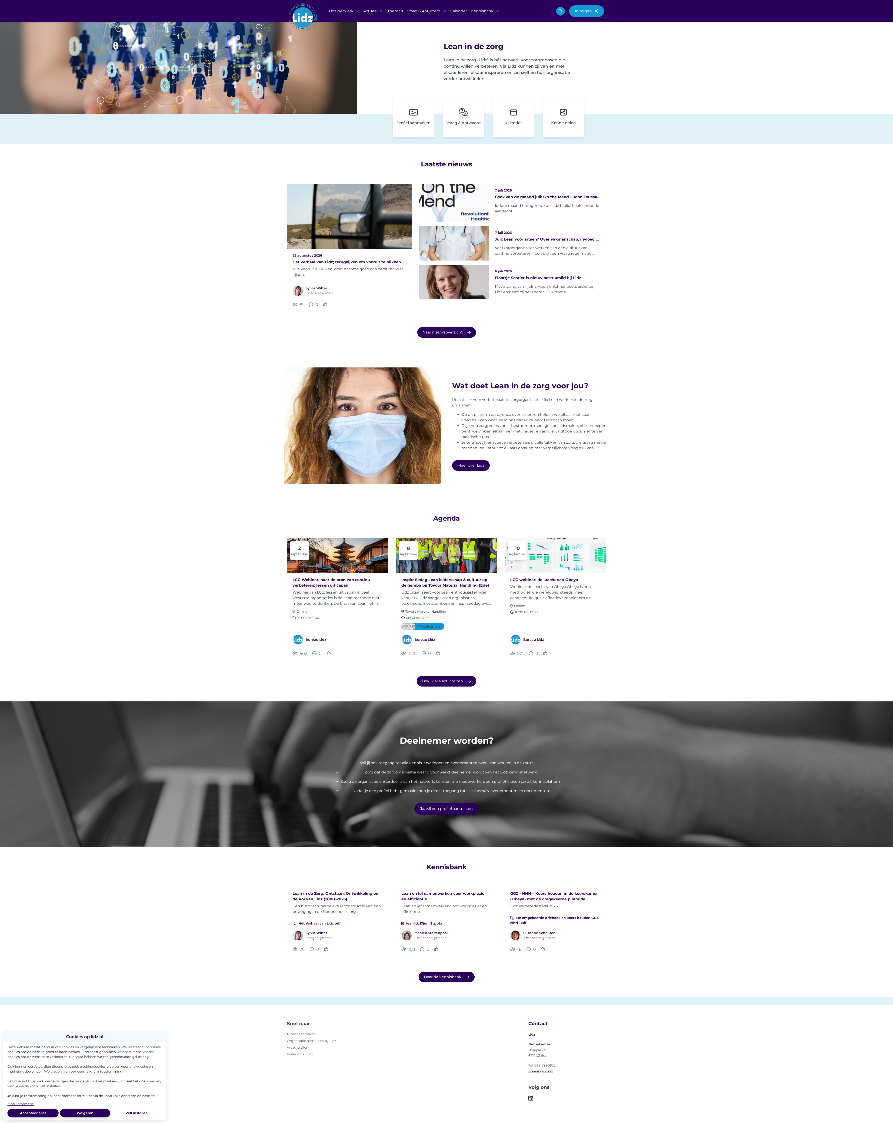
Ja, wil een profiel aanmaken (446, 808)
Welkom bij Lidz (300, 1054)
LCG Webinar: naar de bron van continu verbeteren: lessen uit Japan (331, 583)
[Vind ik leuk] (326, 304)
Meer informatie (20, 1104)
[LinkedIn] (530, 1098)
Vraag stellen (297, 1047)
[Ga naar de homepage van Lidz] (303, 18)
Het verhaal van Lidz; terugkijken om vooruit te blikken (347, 262)
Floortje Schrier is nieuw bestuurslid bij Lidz (538, 278)
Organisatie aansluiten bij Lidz (311, 1041)
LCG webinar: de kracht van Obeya (544, 580)
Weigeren (85, 1113)
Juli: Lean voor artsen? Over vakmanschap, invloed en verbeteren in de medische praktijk (547, 239)
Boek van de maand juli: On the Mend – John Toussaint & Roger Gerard (547, 197)
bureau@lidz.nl (540, 1071)
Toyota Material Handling (425, 611)
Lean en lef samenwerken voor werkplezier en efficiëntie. (443, 896)
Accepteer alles (33, 1113)
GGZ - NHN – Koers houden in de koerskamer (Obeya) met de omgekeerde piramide (554, 896)
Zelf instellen (137, 1113)
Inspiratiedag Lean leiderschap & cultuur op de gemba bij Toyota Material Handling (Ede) (445, 583)
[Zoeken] (560, 11)
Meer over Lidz (470, 465)
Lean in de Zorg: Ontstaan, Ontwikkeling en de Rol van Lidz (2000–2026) (335, 896)
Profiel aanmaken (301, 1034)
